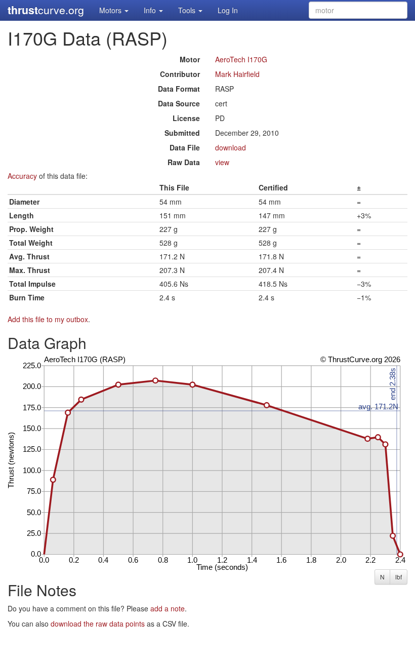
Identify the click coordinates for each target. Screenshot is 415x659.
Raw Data (184, 162)
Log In (228, 10)
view (222, 162)
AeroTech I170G (241, 59)
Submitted (182, 133)
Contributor (180, 74)
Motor (190, 59)
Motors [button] (111, 10)
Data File (185, 147)
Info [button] (151, 10)
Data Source (179, 103)
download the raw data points (98, 623)
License (186, 118)
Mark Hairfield (237, 74)
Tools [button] (187, 10)
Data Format (179, 89)
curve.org (46, 10)
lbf (398, 576)
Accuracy (22, 176)
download (230, 147)
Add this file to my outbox (48, 319)
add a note (167, 608)
